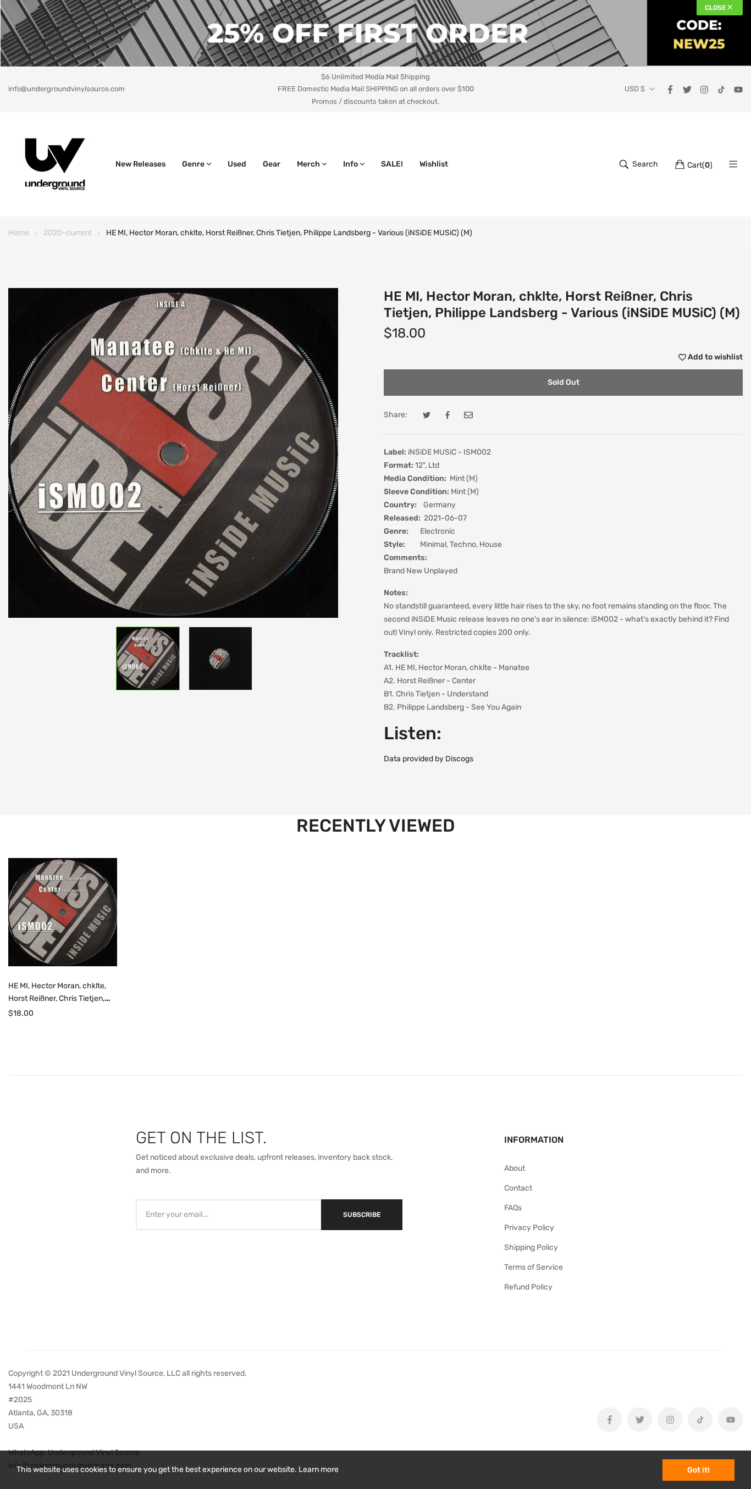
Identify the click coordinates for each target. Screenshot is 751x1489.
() (700, 165)
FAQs (513, 1208)
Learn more (319, 1469)
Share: (395, 414)
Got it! (698, 1470)
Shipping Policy (531, 1247)
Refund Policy (528, 1287)
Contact (518, 1188)
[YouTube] (738, 89)
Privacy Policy (529, 1227)
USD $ (635, 89)
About (514, 1168)
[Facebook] (670, 89)
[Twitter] (687, 89)
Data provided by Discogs (428, 758)
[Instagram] (704, 89)
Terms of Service (533, 1267)
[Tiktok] (721, 89)
